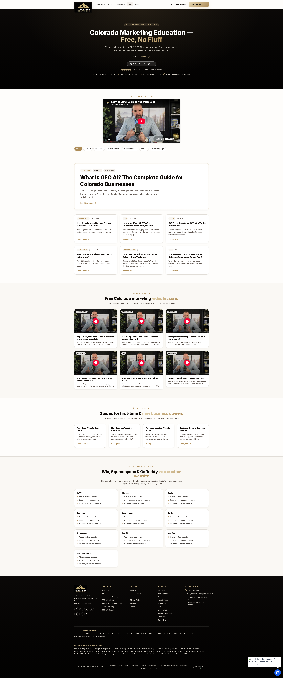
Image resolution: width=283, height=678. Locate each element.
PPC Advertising (108, 600)
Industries (119, 4)
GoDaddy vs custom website (90, 503)
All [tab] (79, 149)
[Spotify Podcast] (81, 614)
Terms (127, 665)
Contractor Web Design (98, 654)
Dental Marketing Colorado (153, 651)
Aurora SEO (126, 634)
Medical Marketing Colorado (173, 651)
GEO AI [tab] (100, 149)
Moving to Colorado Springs (112, 603)
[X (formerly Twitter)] (76, 614)
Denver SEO (94, 634)
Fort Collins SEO (105, 634)
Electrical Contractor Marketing (144, 649)
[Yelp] (86, 614)
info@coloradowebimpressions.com (200, 594)
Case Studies (134, 597)
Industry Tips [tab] (159, 149)
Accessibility (184, 665)
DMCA (160, 665)
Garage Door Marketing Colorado (105, 651)
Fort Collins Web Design (82, 636)
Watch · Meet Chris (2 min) (143, 64)
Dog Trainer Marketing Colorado (163, 654)
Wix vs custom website (88, 497)
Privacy (120, 665)
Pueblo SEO (135, 634)
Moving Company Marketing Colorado (130, 651)
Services (99, 4)
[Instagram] (81, 609)
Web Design (106, 590)
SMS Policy (135, 665)
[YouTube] (92, 609)
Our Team (161, 590)
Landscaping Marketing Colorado (167, 649)
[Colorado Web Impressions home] (80, 588)
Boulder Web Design (98, 636)
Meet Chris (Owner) (137, 593)
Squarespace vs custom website (91, 500)
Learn (130, 4)
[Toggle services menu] (105, 4)
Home (135, 57)
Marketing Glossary (165, 613)
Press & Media (163, 600)
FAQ (159, 607)
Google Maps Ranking (110, 597)
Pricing (110, 4)
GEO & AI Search (108, 610)
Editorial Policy (135, 600)
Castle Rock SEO (146, 634)
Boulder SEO (116, 634)
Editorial (144, 668)
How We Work (163, 593)
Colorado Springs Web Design (172, 634)
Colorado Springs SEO (81, 634)
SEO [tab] (89, 149)
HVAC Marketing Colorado (82, 649)
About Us (133, 590)
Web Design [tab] (114, 149)
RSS (156, 668)
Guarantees (162, 597)
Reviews (133, 603)
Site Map (113, 665)
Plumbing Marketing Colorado (102, 649)
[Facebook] (76, 609)
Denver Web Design (190, 634)
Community (162, 617)
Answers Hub (162, 610)
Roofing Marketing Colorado (123, 649)
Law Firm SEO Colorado (82, 654)
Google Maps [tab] (131, 149)
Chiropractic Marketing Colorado (194, 651)
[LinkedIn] (86, 609)
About (137, 4)
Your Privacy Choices (171, 665)
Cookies (144, 665)
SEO (103, 593)
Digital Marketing (108, 607)
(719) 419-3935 (180, 4)
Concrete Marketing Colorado (189, 649)
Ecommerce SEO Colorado (184, 654)
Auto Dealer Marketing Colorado (141, 654)
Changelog (162, 620)
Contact (132, 607)
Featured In (162, 603)
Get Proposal (199, 4)
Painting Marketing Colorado (83, 651)
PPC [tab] (145, 149)
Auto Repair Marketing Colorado (118, 654)
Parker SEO (157, 634)
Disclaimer (152, 665)
